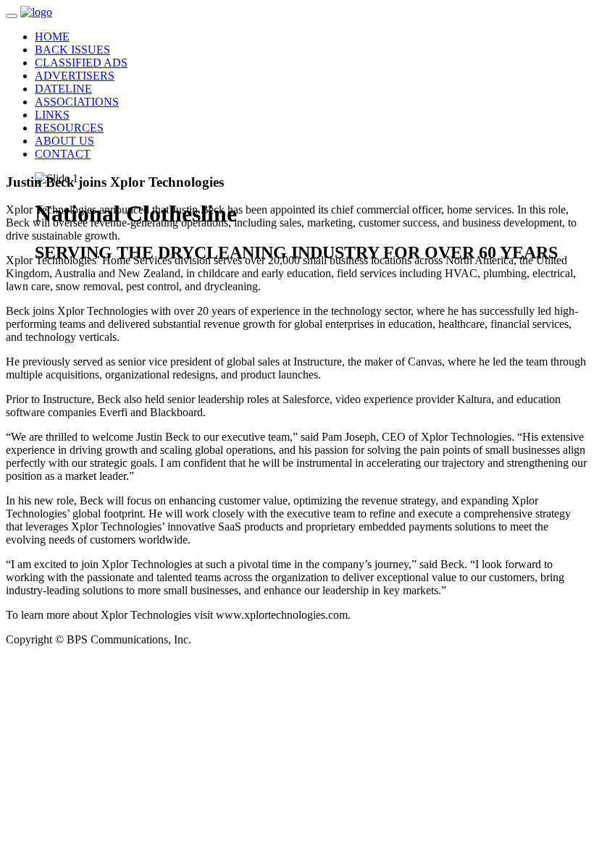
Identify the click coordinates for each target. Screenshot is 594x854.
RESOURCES (69, 128)
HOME (52, 36)
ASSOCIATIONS (77, 102)
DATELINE (63, 89)
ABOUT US (64, 141)
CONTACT (63, 154)
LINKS (52, 115)
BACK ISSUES (72, 49)
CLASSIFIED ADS (81, 62)
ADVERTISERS (74, 75)
